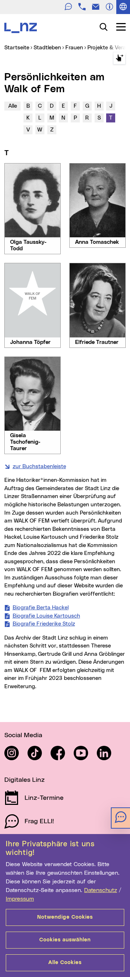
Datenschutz (100, 890)
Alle (12, 106)
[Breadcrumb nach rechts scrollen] (119, 58)
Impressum (20, 899)
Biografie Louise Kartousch (46, 616)
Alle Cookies (65, 962)
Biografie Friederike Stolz (44, 624)
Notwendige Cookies (65, 917)
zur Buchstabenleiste (39, 466)
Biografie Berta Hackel (41, 607)
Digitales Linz (24, 780)
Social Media (23, 735)
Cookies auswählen (65, 939)
